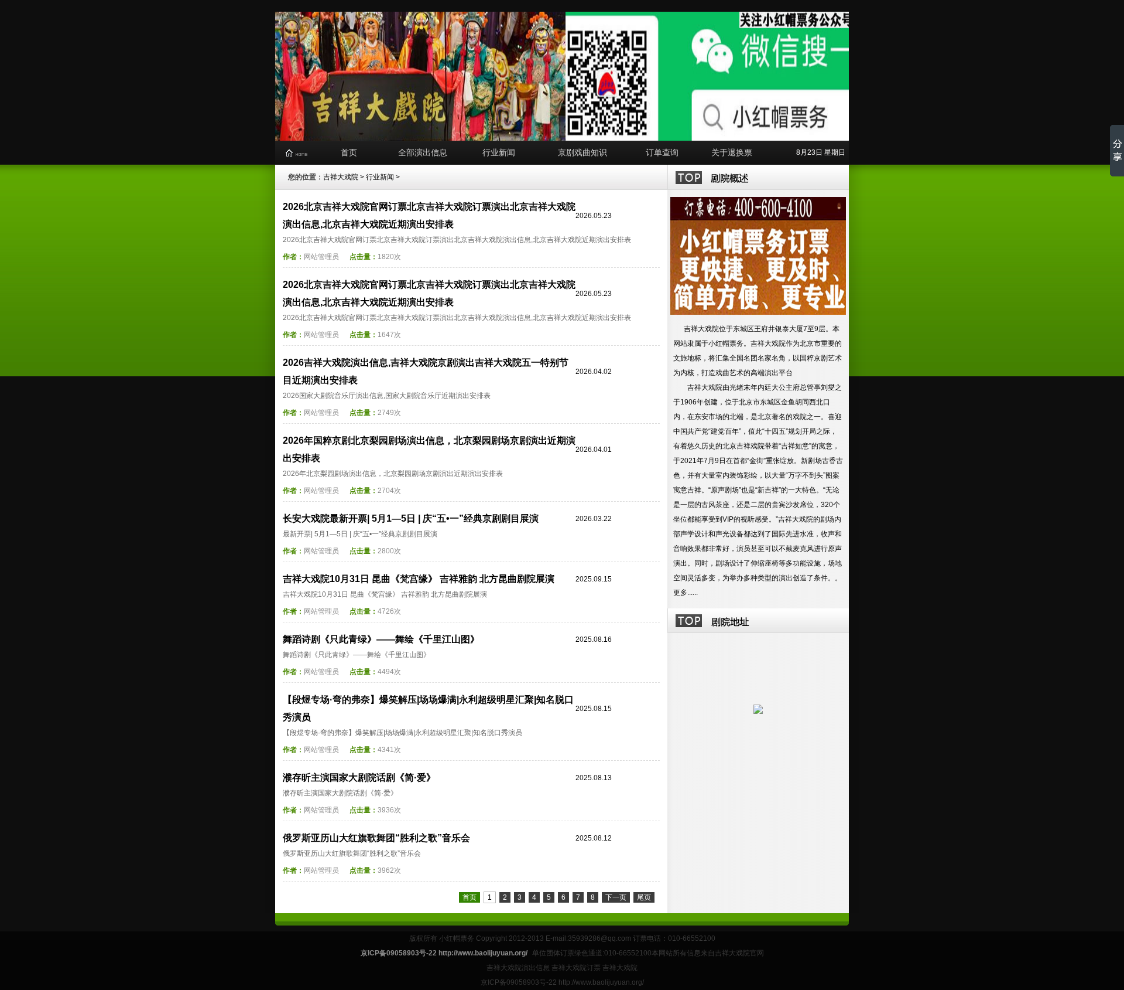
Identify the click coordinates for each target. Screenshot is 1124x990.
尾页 (644, 897)
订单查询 (662, 152)
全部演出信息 (422, 152)
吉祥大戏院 (340, 177)
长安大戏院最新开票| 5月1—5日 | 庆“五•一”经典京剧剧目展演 (411, 518)
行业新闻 (498, 152)
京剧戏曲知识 (582, 152)
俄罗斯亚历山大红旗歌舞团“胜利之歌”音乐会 (376, 838)
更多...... (685, 592)
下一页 (615, 897)
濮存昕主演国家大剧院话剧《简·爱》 (359, 778)
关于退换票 (731, 152)
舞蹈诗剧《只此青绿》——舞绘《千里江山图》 (381, 639)
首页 (349, 152)
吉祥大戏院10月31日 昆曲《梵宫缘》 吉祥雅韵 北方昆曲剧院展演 (418, 579)
